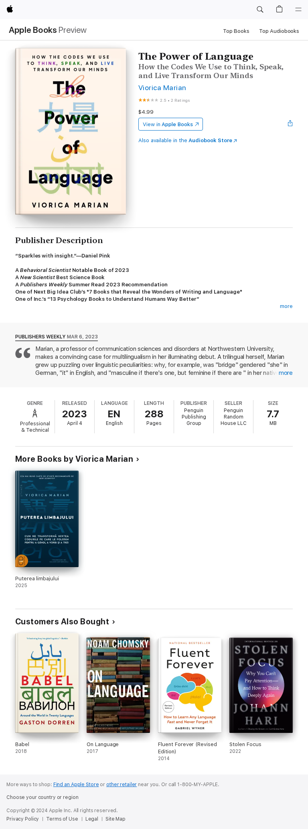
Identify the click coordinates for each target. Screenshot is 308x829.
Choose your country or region (42, 797)
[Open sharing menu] (290, 124)
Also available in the (185, 140)
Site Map (115, 819)
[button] (260, 9)
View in (168, 124)
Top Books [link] (236, 31)
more (286, 306)
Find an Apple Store (76, 784)
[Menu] (298, 9)
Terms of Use (62, 819)
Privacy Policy (22, 819)
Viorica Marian (162, 87)
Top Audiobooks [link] (279, 31)
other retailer (121, 784)
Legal (91, 819)
